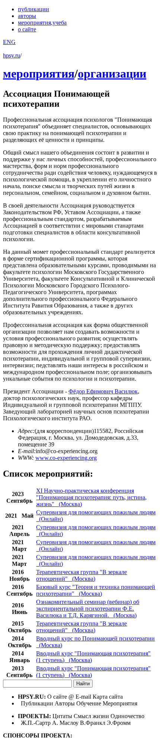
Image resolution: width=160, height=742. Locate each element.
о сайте (27, 29)
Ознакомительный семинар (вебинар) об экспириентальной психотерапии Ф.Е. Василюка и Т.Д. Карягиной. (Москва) (87, 608)
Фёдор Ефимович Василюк (103, 391)
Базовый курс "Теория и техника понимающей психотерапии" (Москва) (95, 590)
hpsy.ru (11, 55)
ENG (9, 42)
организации (112, 73)
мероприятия (42, 22)
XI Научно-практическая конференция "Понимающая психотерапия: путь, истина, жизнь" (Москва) (91, 497)
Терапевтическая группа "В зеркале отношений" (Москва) (81, 575)
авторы (27, 16)
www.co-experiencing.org (66, 458)
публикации (33, 9)
